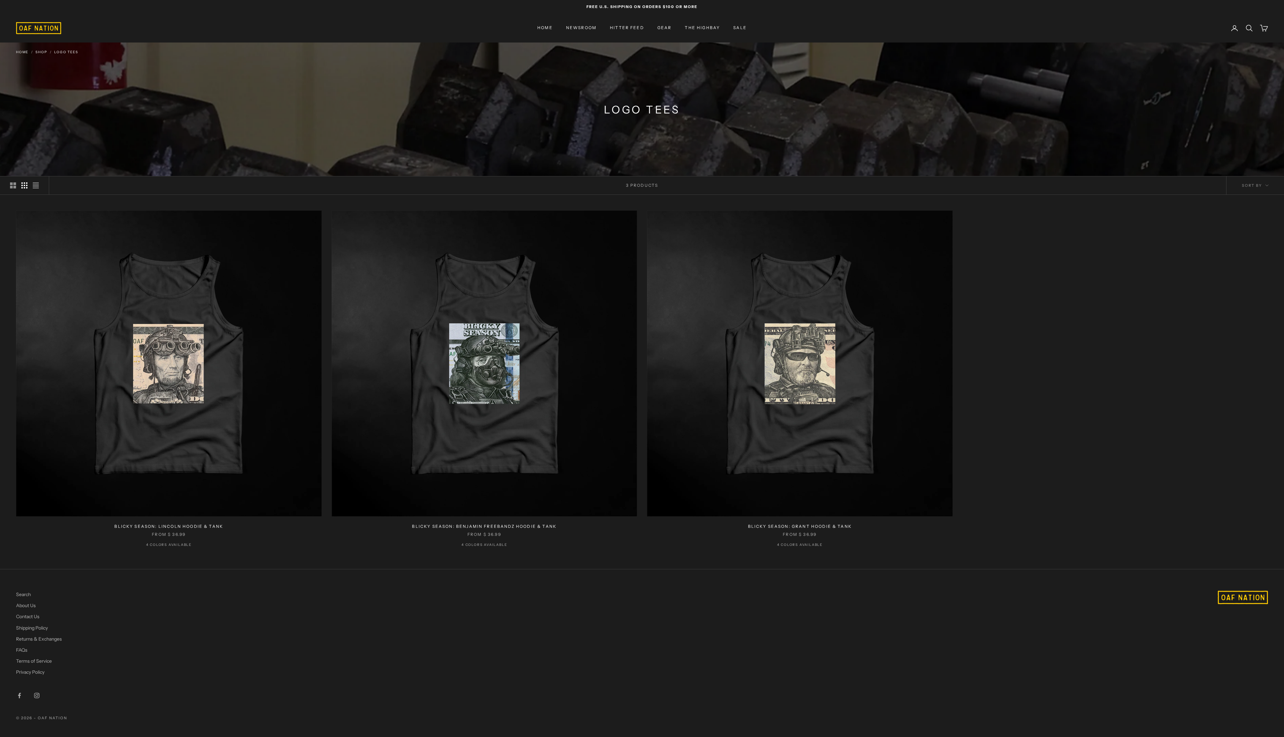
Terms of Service (34, 661)
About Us (26, 605)
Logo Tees (66, 52)
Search (23, 594)
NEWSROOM (581, 27)
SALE (740, 27)
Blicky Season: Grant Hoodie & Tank (800, 526)
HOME (545, 27)
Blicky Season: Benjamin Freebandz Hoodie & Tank (484, 526)
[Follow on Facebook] (19, 695)
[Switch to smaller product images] (24, 185)
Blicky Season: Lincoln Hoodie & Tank (168, 526)
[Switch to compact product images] (36, 185)
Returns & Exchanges (39, 639)
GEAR (664, 27)
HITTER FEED (627, 27)
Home (22, 52)
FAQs (21, 650)
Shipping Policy (32, 628)
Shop (41, 52)
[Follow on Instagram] (36, 695)
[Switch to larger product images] (13, 185)
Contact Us (27, 616)
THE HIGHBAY (702, 27)
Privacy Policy (30, 672)
